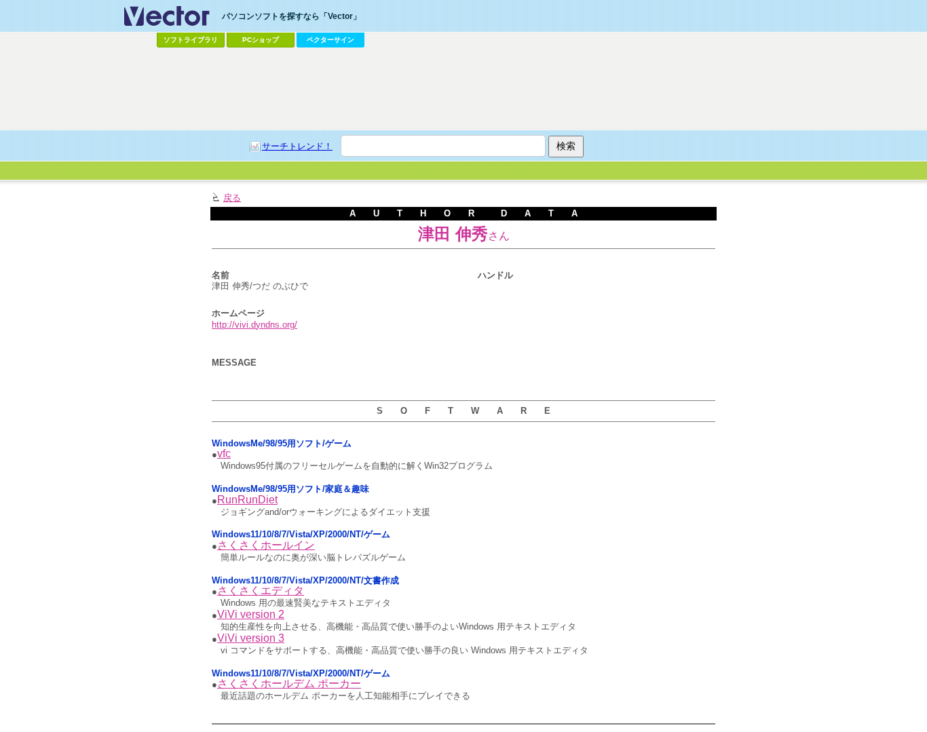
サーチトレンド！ (297, 146)
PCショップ (260, 39)
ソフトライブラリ (191, 39)
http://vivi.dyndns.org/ (254, 325)
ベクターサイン (330, 39)
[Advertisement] (463, 88)
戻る (232, 198)
